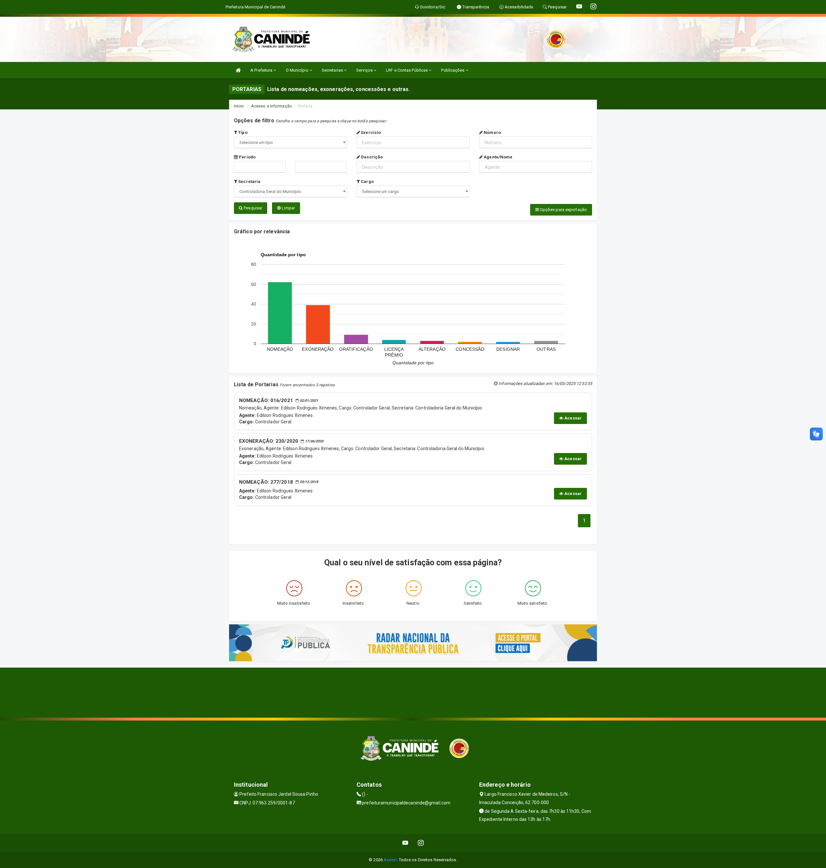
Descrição (371, 157)
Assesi (390, 859)
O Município (297, 70)
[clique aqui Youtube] (405, 843)
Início (239, 106)
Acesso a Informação (271, 106)
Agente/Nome (497, 157)
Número (492, 132)
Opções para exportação (563, 209)
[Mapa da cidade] (413, 692)
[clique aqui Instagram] (421, 843)
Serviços (365, 70)
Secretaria (248, 181)
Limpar (288, 208)
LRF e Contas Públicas (407, 70)
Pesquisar (252, 208)
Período (247, 157)
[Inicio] (238, 70)
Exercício (370, 132)
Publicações (453, 70)
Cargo (367, 181)
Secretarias (333, 70)
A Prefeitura (261, 70)
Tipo (242, 132)
